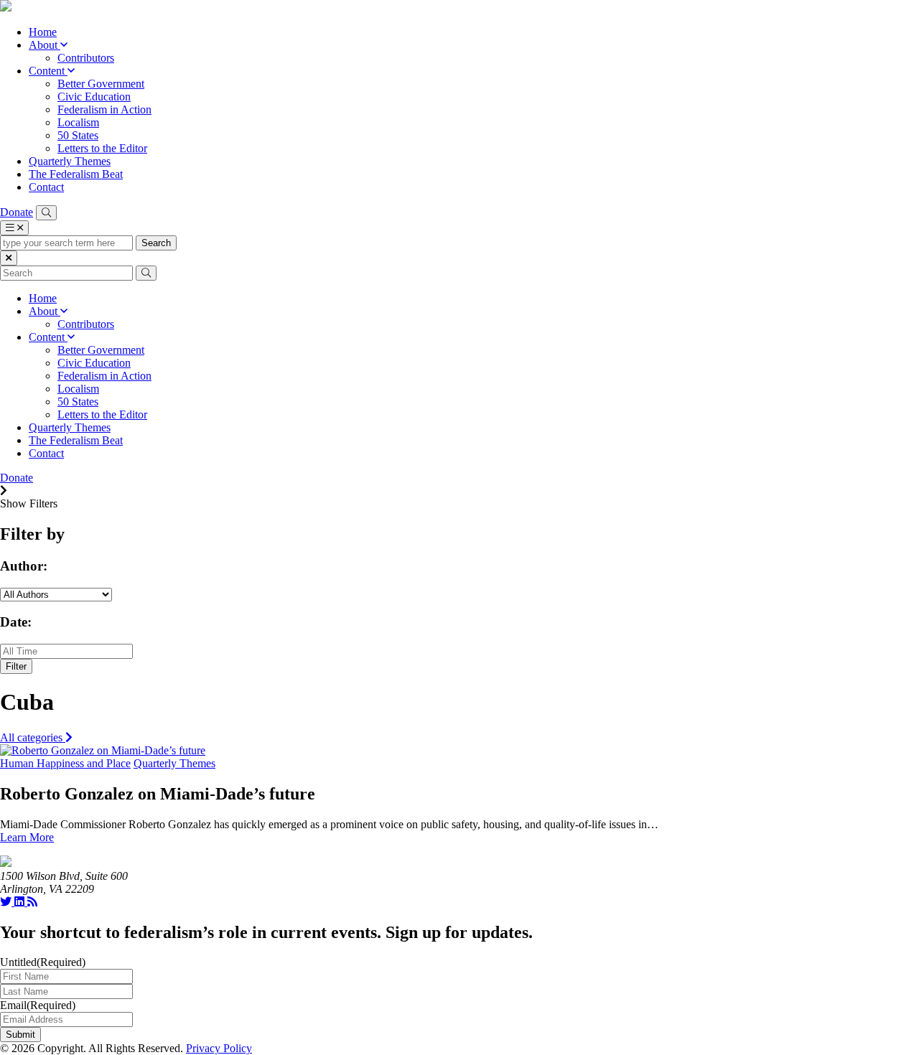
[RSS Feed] (32, 902)
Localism (78, 122)
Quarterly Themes (70, 161)
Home (43, 32)
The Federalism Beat (76, 174)
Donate (16, 212)
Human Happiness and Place (65, 763)
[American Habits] (5, 7)
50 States (77, 135)
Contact (46, 187)
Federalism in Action (104, 109)
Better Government (100, 84)
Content (48, 71)
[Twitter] (7, 902)
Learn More (27, 837)
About (44, 45)
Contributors (85, 58)
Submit (20, 1034)
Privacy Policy (219, 1048)
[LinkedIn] (20, 902)
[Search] (46, 212)
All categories (32, 737)
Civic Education (94, 96)
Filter (16, 666)
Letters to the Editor (102, 148)
